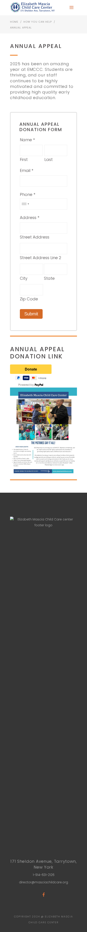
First (24, 159)
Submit (31, 313)
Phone (26, 194)
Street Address (34, 237)
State (49, 278)
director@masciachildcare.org (43, 882)
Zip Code (29, 299)
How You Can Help (37, 22)
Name (26, 140)
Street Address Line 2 (40, 257)
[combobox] (25, 204)
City (23, 278)
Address (28, 217)
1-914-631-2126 (43, 875)
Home (14, 22)
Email (25, 170)
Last (48, 159)
